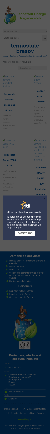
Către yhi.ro (25, 233)
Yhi (8, 212)
